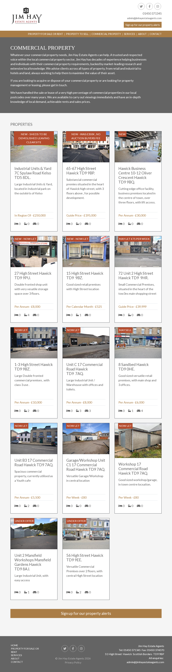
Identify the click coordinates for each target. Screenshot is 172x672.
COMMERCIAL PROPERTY (106, 34)
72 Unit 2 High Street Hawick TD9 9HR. (135, 275)
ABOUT (142, 34)
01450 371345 (152, 13)
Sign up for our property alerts (142, 24)
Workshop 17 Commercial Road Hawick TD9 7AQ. (133, 468)
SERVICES (129, 34)
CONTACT (156, 34)
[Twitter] (141, 6)
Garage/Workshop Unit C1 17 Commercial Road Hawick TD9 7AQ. (85, 465)
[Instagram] (158, 6)
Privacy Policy (73, 662)
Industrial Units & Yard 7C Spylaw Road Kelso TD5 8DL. (32, 173)
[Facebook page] (149, 6)
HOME (14, 645)
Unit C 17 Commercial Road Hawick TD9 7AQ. (84, 369)
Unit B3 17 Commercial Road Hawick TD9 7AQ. (33, 462)
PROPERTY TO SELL (77, 34)
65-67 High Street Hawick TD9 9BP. (81, 170)
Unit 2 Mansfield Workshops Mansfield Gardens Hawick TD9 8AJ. (32, 562)
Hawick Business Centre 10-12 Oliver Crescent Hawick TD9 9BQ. (135, 175)
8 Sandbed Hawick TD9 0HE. (133, 366)
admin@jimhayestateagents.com (145, 662)
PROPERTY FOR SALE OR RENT (45, 34)
